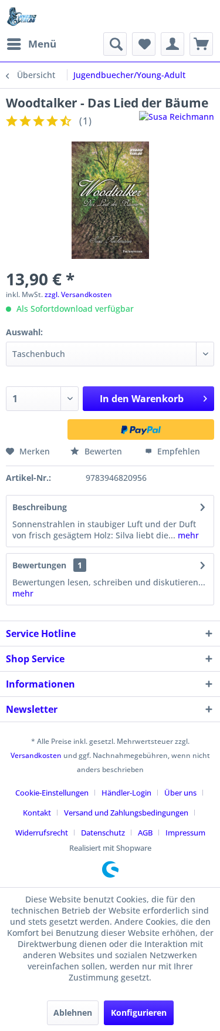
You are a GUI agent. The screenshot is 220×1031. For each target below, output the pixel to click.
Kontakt (37, 812)
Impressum (185, 832)
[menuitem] (31, 44)
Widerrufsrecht (41, 832)
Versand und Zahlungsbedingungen (126, 812)
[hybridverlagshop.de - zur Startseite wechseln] (22, 16)
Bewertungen (39, 565)
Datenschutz (103, 832)
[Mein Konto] (172, 44)
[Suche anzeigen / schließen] (115, 44)
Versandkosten (36, 755)
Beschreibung (39, 507)
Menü (42, 43)
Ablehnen (72, 1012)
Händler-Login (126, 792)
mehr (187, 535)
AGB (145, 832)
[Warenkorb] (201, 44)
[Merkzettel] (143, 44)
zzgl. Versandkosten (78, 294)
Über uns (180, 792)
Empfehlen (177, 451)
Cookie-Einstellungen (52, 792)
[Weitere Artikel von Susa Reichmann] (176, 121)
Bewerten (103, 451)
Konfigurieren (139, 1012)
